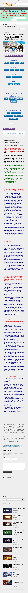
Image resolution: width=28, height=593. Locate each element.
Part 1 (12, 62)
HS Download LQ (13, 118)
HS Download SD (18, 115)
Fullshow (17, 84)
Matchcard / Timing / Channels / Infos (13, 55)
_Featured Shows (6, 445)
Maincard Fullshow (16, 77)
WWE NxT (11, 446)
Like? (23, 29)
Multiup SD (12, 98)
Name (4, 457)
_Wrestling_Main (13, 445)
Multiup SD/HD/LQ (16, 113)
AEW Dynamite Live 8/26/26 (19, 508)
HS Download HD (8, 115)
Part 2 (16, 62)
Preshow (6, 62)
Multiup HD (19, 98)
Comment (5, 461)
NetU (6, 98)
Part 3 (21, 62)
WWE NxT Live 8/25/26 (17, 515)
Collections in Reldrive (18, 11)
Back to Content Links (9, 128)
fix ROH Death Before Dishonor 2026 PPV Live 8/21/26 (18, 583)
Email (12, 457)
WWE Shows (19, 446)
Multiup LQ (13, 101)
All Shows (17, 445)
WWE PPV (15, 446)
